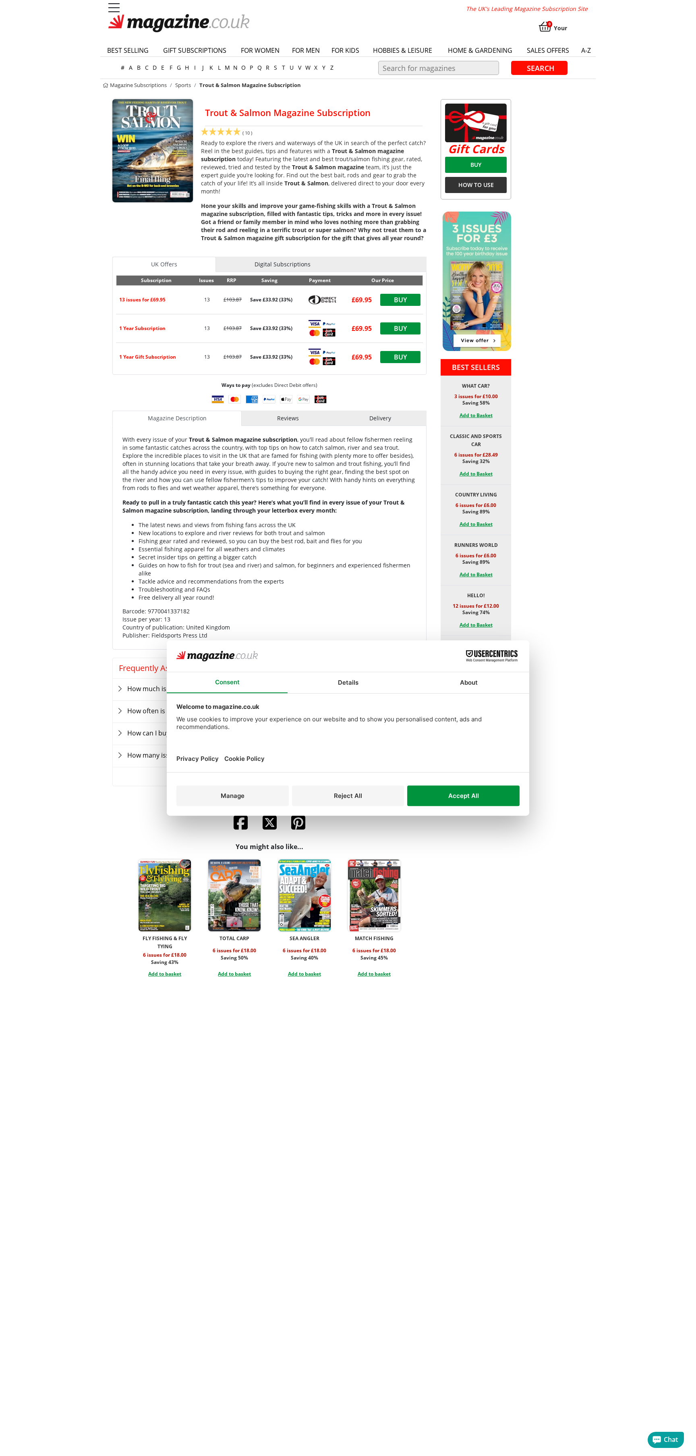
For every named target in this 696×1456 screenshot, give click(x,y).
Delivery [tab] (380, 418)
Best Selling (128, 50)
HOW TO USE (476, 185)
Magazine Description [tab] (177, 418)
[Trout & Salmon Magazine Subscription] (152, 149)
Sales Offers (548, 50)
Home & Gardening (480, 50)
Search (541, 68)
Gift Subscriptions (194, 50)
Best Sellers (476, 367)
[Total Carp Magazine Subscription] (234, 895)
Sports (183, 85)
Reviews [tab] (288, 418)
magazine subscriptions (138, 85)
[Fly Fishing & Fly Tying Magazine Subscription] (165, 895)
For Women (260, 50)
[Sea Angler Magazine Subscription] (304, 895)
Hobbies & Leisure (402, 50)
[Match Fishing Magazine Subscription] (374, 895)
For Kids (345, 50)
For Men (306, 50)
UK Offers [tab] (164, 264)
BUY (475, 164)
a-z (586, 50)
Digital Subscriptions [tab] (283, 264)
